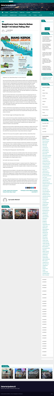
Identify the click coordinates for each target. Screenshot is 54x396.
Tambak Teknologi (45, 243)
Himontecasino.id (45, 185)
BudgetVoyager (45, 204)
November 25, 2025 (46, 375)
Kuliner (28, 12)
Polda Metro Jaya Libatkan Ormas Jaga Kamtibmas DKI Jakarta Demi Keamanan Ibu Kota (46, 61)
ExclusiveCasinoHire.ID (46, 175)
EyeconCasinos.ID (45, 172)
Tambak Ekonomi (45, 241)
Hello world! (48, 78)
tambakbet (44, 279)
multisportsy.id (45, 254)
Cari (43, 20)
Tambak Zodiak (45, 240)
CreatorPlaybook (45, 202)
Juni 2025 (44, 131)
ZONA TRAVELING (46, 259)
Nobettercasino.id (45, 193)
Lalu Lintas (5, 15)
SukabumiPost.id (45, 252)
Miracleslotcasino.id (46, 182)
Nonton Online (45, 256)
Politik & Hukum (22, 15)
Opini (30, 15)
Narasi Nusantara (45, 141)
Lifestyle (22, 12)
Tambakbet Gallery (45, 273)
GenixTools (44, 219)
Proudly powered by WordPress (6, 393)
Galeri (40, 15)
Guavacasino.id (45, 186)
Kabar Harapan (45, 142)
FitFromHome (45, 237)
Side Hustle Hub (45, 263)
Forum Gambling (45, 152)
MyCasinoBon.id (45, 150)
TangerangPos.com (46, 224)
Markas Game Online (46, 163)
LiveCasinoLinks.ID (46, 167)
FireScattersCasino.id (46, 156)
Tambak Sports (45, 271)
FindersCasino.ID (45, 174)
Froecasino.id (45, 188)
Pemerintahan (13, 15)
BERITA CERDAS (45, 139)
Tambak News (45, 268)
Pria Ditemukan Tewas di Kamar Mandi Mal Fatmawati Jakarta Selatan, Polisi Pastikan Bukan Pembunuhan (47, 39)
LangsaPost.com (45, 262)
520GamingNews (45, 229)
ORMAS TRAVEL (45, 251)
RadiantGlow (44, 218)
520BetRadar (44, 230)
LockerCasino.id (45, 160)
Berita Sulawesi (45, 246)
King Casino (44, 169)
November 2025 (45, 123)
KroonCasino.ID (45, 199)
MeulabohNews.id (45, 210)
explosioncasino (45, 180)
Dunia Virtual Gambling (46, 155)
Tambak (43, 270)
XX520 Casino (45, 226)
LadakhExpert (45, 265)
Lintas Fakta (44, 145)
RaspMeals (44, 221)
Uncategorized (45, 115)
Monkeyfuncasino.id (46, 194)
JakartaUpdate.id (8, 5)
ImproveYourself (45, 216)
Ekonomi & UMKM (36, 12)
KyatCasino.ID (45, 197)
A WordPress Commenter (47, 77)
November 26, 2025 (20, 375)
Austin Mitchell (10, 30)
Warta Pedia (44, 144)
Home (6, 12)
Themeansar (21, 393)
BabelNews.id (45, 213)
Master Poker (44, 153)
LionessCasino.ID (45, 166)
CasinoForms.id (45, 149)
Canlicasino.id (45, 147)
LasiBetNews (44, 235)
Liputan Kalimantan (46, 245)
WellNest (44, 267)
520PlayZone (44, 227)
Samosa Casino (45, 208)
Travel (35, 15)
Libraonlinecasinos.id (46, 196)
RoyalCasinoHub (45, 207)
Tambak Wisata (45, 257)
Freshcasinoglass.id (46, 191)
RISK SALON (45, 260)
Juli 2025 (44, 128)
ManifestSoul (44, 205)
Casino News (44, 158)
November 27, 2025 (7, 375)
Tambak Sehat (45, 238)
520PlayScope (45, 232)
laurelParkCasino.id (46, 161)
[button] (50, 13)
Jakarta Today (14, 12)
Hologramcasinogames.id (47, 183)
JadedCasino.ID (45, 171)
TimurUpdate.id (45, 215)
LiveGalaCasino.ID (46, 164)
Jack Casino (44, 177)
